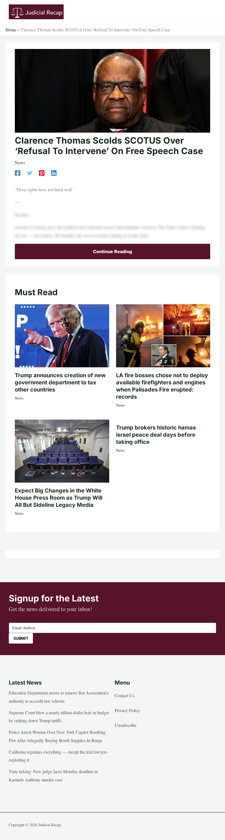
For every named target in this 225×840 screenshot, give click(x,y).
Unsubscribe (125, 725)
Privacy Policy (127, 710)
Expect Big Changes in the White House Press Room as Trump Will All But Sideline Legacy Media (58, 497)
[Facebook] (17, 172)
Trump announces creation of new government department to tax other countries (60, 382)
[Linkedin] (54, 172)
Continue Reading (112, 251)
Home (10, 29)
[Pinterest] (41, 172)
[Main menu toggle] (210, 12)
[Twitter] (29, 172)
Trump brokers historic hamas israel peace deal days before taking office (156, 434)
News (20, 162)
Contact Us (124, 695)
